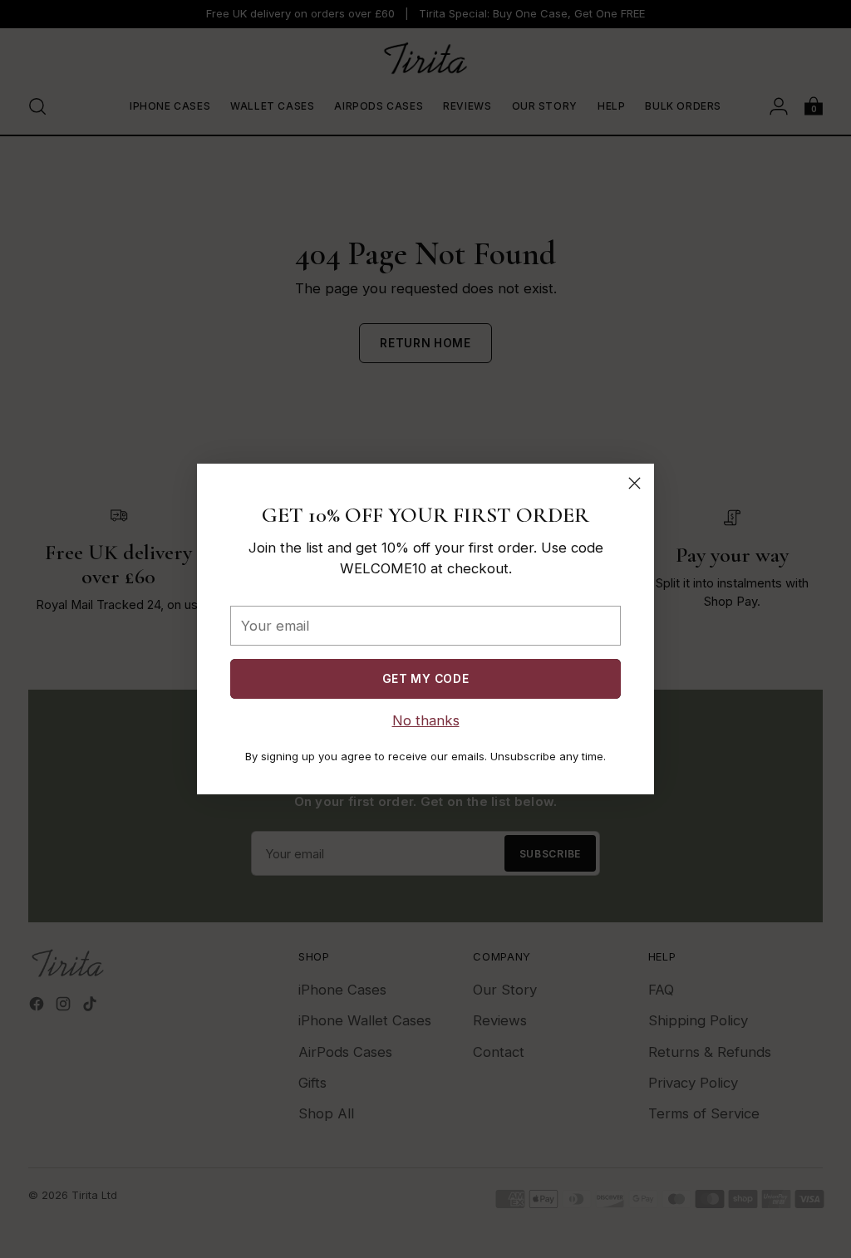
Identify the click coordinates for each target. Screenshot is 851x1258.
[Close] (634, 483)
